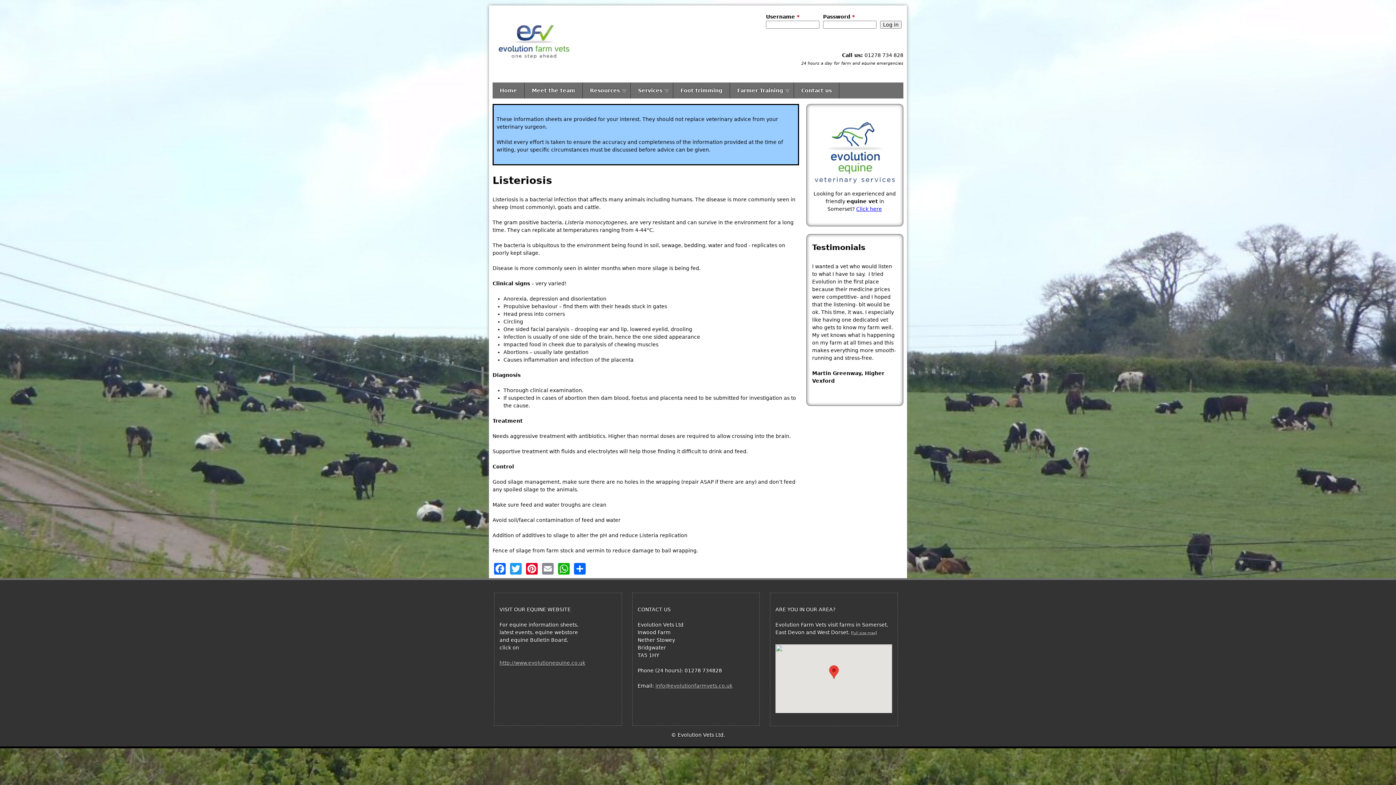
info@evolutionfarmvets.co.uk (694, 686)
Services (650, 90)
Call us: (852, 55)
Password (839, 17)
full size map (864, 633)
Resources (605, 90)
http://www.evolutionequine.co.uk (542, 663)
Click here (869, 209)
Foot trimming (701, 90)
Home (508, 90)
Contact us (816, 90)
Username (782, 17)
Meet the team (553, 90)
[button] (834, 672)
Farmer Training (760, 90)
